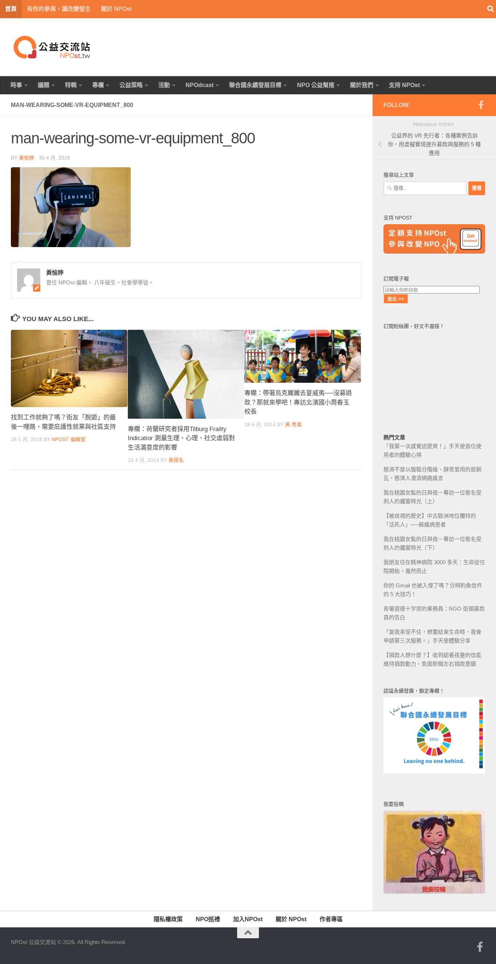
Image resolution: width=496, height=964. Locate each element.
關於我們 (361, 85)
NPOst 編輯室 (69, 439)
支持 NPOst (404, 85)
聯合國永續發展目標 (255, 85)
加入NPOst (248, 919)
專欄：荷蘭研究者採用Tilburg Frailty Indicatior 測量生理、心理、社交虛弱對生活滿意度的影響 (181, 438)
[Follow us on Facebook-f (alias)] (480, 104)
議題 (43, 85)
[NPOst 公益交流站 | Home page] (52, 47)
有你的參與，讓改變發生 (59, 9)
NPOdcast (200, 85)
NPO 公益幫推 (315, 85)
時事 (16, 85)
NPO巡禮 (208, 919)
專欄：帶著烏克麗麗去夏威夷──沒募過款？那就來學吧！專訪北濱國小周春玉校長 (298, 402)
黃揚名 (176, 460)
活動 (164, 85)
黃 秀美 (293, 424)
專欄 (98, 85)
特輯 (71, 85)
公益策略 (131, 85)
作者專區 (331, 919)
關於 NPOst (116, 9)
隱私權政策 (168, 919)
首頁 (11, 9)
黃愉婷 (26, 158)
